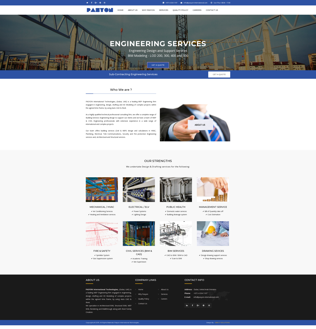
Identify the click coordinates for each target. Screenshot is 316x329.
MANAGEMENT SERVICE (213, 207)
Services (163, 10)
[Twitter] (87, 2)
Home (120, 10)
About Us (133, 10)
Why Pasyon (148, 10)
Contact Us (212, 10)
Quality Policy (180, 10)
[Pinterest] (100, 2)
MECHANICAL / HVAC (102, 207)
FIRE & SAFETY (101, 251)
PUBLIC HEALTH (175, 207)
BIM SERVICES (176, 251)
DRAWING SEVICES (213, 251)
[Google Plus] (95, 2)
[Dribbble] (104, 2)
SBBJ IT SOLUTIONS (222, 322)
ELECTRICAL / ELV (139, 207)
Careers (197, 10)
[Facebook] (91, 2)
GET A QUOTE (219, 74)
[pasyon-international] (100, 10)
